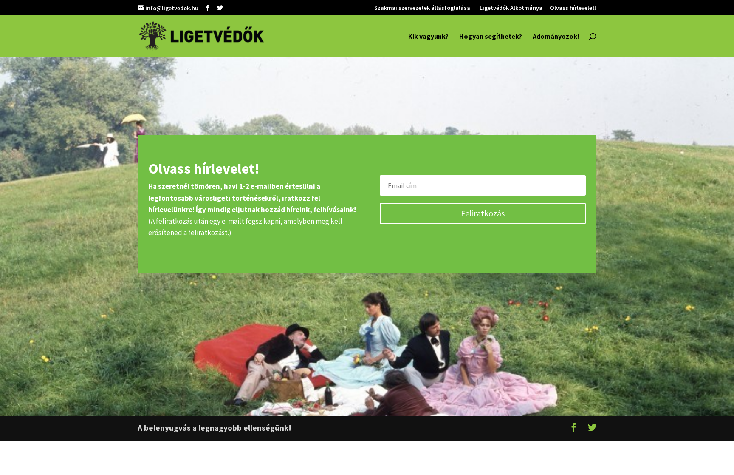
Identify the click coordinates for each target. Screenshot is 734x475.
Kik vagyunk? (428, 36)
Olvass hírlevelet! (573, 8)
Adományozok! (556, 36)
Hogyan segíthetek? (490, 36)
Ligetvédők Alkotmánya (511, 8)
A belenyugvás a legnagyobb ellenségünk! (214, 428)
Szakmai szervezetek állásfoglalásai (423, 8)
